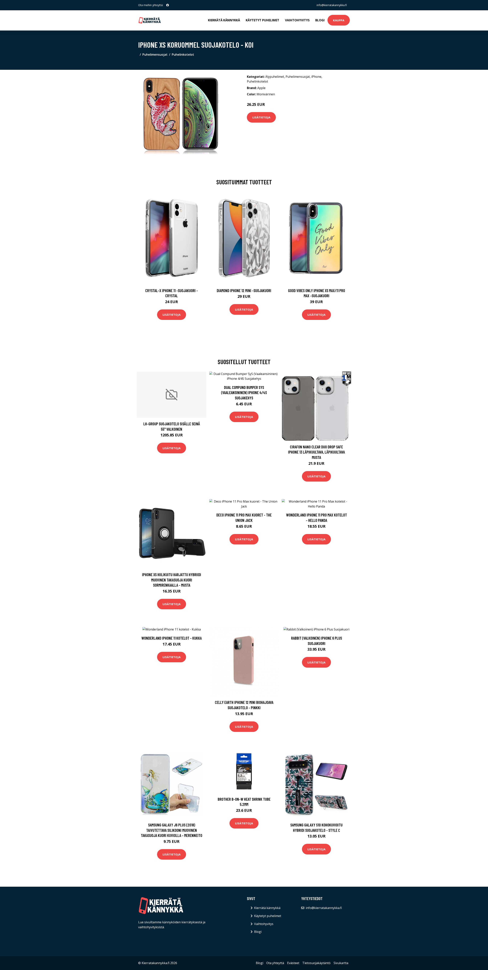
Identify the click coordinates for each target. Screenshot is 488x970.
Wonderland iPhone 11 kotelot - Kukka (171, 638)
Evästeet (293, 963)
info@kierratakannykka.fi (332, 5)
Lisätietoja (261, 117)
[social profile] (167, 5)
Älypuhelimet (274, 77)
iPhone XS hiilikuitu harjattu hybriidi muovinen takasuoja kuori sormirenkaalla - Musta (171, 579)
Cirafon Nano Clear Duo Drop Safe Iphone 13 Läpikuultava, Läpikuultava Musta (316, 452)
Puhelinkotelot (183, 54)
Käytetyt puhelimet (262, 20)
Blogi (320, 20)
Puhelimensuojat (155, 54)
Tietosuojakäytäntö (316, 963)
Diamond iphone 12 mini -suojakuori (244, 290)
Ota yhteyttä (275, 963)
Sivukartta (341, 963)
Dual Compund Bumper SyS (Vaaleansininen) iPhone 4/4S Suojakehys (244, 392)
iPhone (316, 77)
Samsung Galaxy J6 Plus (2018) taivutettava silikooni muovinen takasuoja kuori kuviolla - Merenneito (171, 830)
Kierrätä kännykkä (224, 20)
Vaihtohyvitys (297, 20)
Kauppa (338, 20)
